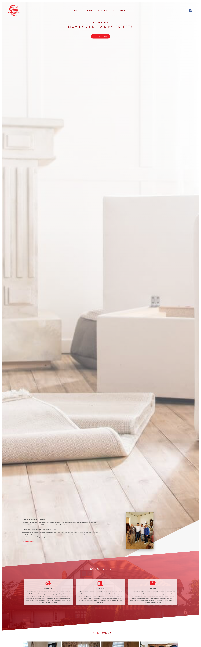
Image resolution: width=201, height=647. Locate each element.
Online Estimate (118, 10)
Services (91, 10)
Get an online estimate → (29, 541)
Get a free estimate (100, 36)
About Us (78, 10)
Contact (102, 10)
